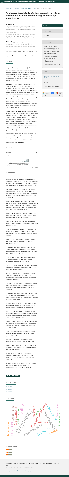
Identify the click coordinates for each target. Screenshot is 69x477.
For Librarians (9, 391)
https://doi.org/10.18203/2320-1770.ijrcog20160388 (23, 51)
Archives (13, 8)
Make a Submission (13, 375)
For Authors (9, 389)
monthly (31, 167)
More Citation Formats (51, 64)
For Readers (9, 386)
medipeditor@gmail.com (13, 471)
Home (7, 8)
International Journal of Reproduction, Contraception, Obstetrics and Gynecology (29, 1)
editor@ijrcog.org (26, 471)
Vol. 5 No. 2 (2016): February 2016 (26, 8)
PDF (46, 25)
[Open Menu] (1, 1)
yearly (36, 167)
